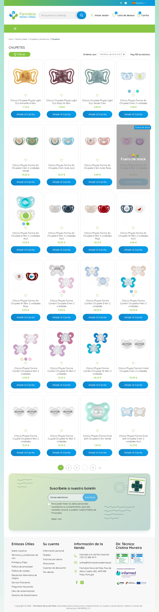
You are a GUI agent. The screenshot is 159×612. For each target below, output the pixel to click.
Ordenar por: (90, 54)
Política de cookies (21, 570)
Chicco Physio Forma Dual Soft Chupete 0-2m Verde (97, 437)
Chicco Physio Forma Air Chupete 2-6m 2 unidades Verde (25, 168)
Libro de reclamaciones (23, 591)
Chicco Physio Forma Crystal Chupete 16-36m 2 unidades (61, 438)
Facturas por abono (52, 559)
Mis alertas (48, 572)
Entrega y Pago (19, 562)
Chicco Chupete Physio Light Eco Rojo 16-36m (61, 102)
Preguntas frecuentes (22, 586)
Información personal (53, 550)
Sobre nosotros (19, 550)
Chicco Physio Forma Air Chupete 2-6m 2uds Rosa (97, 166)
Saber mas (56, 519)
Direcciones (49, 563)
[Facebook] (121, 3)
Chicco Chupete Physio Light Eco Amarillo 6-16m (25, 102)
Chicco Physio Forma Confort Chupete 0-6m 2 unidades (62, 303)
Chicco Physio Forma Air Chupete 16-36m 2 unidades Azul (133, 236)
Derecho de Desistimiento (24, 595)
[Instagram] (125, 3)
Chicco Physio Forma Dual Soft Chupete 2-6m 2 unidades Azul (133, 438)
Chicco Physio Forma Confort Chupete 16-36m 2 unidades (61, 371)
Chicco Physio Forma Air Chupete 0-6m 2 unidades (133, 102)
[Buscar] (81, 15)
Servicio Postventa (21, 582)
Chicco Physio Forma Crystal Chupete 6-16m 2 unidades (26, 438)
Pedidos (47, 555)
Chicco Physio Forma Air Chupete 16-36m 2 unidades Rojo (26, 303)
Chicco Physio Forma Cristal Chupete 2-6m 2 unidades (133, 369)
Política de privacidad (22, 566)
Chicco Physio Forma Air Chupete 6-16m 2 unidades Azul (25, 236)
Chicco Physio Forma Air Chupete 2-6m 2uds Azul (61, 166)
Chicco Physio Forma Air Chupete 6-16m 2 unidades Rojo (97, 236)
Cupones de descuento (54, 567)
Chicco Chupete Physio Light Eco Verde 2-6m (97, 102)
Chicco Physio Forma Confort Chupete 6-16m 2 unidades (133, 303)
